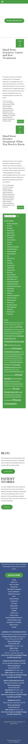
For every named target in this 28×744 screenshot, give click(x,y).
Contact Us (14, 613)
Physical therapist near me (16, 371)
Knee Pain (10, 263)
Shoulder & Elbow (12, 304)
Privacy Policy (14, 624)
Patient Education (14, 594)
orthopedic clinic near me (16, 333)
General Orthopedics (13, 246)
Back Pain (9, 228)
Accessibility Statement (14, 622)
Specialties (14, 587)
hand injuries (9, 108)
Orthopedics (10, 288)
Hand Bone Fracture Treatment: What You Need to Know (14, 140)
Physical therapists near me (9, 375)
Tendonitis (10, 309)
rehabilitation (6, 115)
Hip (8, 256)
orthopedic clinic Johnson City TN (10, 331)
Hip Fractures (11, 258)
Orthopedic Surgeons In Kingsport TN (11, 358)
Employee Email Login (14, 620)
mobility (4, 201)
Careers (14, 610)
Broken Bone (11, 185)
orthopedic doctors (7, 110)
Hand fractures (10, 199)
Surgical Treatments (7, 205)
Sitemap (14, 627)
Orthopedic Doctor (12, 277)
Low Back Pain (19, 324)
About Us (14, 582)
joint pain (10, 324)
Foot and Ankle (11, 240)
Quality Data (14, 615)
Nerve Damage (11, 274)
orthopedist (6, 371)
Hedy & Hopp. (16, 741)
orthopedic (6, 327)
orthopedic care (12, 327)
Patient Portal (14, 598)
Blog (14, 596)
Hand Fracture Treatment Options (8, 106)
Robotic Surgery (11, 300)
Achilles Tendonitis (12, 223)
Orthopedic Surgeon (13, 281)
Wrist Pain (10, 314)
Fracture (10, 101)
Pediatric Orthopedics (13, 295)
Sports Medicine (11, 307)
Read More (20, 121)
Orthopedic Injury (12, 279)
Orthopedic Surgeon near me (14, 356)
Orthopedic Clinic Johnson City (18, 329)
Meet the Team (14, 584)
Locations (14, 608)
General (9, 244)
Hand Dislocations (12, 249)
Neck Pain (10, 272)
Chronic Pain (15, 322)
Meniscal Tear (11, 270)
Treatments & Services (14, 589)
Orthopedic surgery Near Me (13, 369)
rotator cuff (10, 302)
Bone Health (10, 230)
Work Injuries (11, 311)
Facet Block (10, 237)
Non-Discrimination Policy (14, 617)
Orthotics (9, 293)
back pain (11, 322)
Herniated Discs (11, 253)
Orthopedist (10, 291)
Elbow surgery (11, 235)
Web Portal (14, 605)
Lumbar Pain (10, 267)
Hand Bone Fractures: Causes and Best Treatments (13, 53)
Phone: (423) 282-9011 (14, 20)
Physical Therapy (12, 297)
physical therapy (11, 113)
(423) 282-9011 (16, 641)
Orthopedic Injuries (11, 345)
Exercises (11, 187)
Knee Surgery (11, 265)
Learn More (8, 471)
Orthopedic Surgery (12, 284)
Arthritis (9, 226)
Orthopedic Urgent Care (14, 286)
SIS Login (14, 603)
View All (7, 507)
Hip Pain (9, 260)
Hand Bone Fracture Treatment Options (8, 197)
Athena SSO (14, 601)
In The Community (14, 591)
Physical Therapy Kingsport (14, 385)
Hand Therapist (11, 251)
